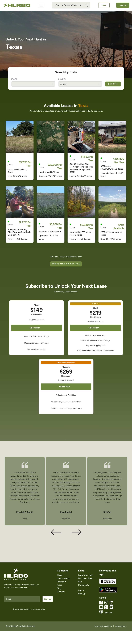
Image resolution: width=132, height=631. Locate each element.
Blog (59, 588)
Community (83, 585)
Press (59, 585)
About (60, 575)
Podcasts (108, 612)
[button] (76, 532)
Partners (60, 581)
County (62, 79)
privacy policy (40, 609)
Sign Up (122, 5)
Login (104, 5)
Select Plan (35, 328)
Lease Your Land (85, 575)
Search (113, 84)
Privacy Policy (120, 626)
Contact (61, 591)
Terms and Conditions (103, 626)
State (14, 79)
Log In (81, 590)
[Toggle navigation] (41, 5)
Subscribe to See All (66, 264)
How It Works (63, 578)
